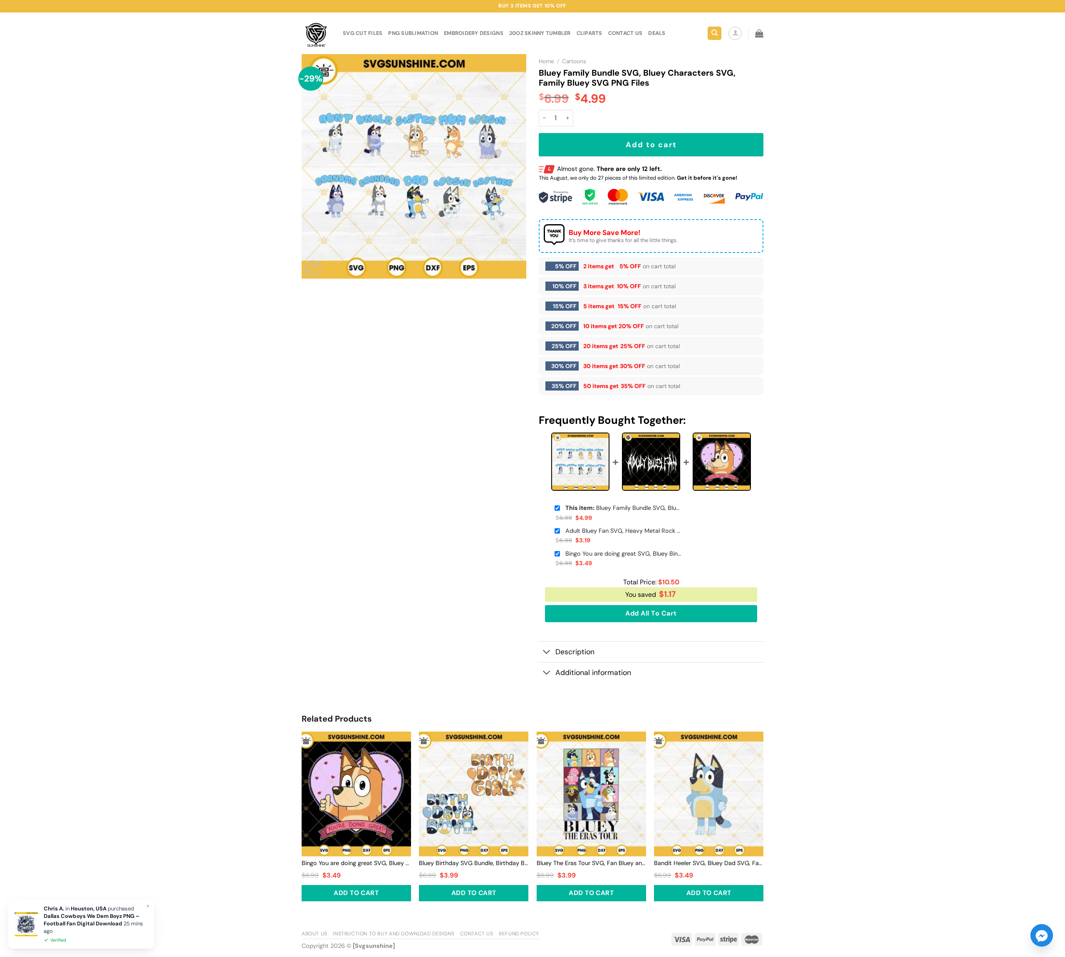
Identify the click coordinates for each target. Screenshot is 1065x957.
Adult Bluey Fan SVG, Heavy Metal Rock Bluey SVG (623, 530)
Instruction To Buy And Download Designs (393, 933)
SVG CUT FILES (362, 33)
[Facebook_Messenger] (1041, 935)
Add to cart (651, 145)
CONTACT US (625, 33)
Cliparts (589, 33)
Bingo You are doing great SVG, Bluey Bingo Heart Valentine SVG (623, 553)
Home (546, 61)
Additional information (593, 672)
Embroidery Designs (473, 33)
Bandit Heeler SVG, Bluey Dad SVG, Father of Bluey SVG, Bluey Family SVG (708, 863)
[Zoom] (313, 268)
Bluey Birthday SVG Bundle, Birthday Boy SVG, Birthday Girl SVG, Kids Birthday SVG (473, 863)
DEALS (656, 33)
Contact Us (476, 933)
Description (574, 651)
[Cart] (759, 33)
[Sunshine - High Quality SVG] (316, 33)
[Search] (714, 33)
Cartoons (574, 61)
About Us (314, 933)
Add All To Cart (650, 613)
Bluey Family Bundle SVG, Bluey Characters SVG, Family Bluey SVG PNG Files (623, 508)
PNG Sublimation (413, 33)
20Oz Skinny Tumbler (540, 33)
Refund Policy (519, 933)
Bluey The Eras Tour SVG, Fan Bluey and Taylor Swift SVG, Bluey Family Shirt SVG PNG (591, 863)
